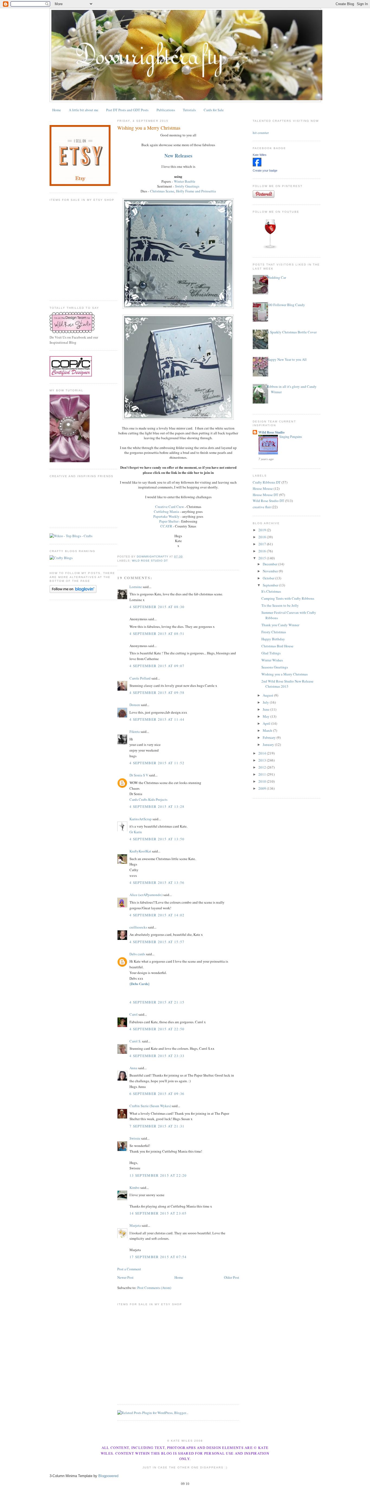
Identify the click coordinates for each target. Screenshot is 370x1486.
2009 (262, 788)
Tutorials (189, 109)
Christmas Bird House (277, 646)
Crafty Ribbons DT (267, 482)
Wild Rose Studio (271, 432)
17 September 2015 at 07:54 (158, 1256)
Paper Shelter (168, 521)
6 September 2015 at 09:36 (157, 1093)
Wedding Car (276, 277)
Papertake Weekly (166, 516)
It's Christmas (271, 591)
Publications (166, 109)
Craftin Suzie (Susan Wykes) (150, 1105)
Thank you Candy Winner (280, 624)
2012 (262, 767)
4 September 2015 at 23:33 (157, 1055)
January (269, 744)
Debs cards (137, 954)
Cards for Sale (214, 109)
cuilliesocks (138, 927)
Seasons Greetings (274, 667)
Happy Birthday (273, 639)
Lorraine (135, 586)
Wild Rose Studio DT (150, 560)
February (270, 737)
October (269, 578)
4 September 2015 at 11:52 (157, 762)
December (270, 564)
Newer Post (125, 1277)
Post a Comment (129, 1269)
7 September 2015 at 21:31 (157, 1126)
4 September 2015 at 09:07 (157, 665)
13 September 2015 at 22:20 (158, 1175)
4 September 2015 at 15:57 (157, 941)
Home (56, 109)
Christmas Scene (162, 191)
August (268, 695)
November (271, 571)
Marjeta (135, 1225)
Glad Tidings (271, 653)
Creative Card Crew (169, 506)
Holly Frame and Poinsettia (196, 191)
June (266, 709)
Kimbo (134, 1187)
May (266, 716)
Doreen (134, 704)
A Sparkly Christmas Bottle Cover (292, 332)
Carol (133, 1014)
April (267, 723)
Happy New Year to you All (287, 359)
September (271, 585)
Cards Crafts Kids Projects (148, 799)
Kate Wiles (260, 154)
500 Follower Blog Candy (286, 304)
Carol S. (135, 1041)
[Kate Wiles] (257, 165)
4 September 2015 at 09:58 (157, 692)
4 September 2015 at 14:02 (157, 915)
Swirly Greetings (187, 186)
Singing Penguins (290, 436)
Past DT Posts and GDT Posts (127, 109)
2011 (262, 774)
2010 (262, 781)
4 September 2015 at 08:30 (157, 606)
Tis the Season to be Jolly (280, 605)
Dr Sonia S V (138, 775)
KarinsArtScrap (140, 818)
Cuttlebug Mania (166, 511)
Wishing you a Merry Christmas (284, 674)
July (266, 702)
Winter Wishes (272, 660)
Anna (133, 1067)
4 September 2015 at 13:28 (157, 806)
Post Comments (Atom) (154, 1287)
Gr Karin (135, 831)
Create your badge (265, 170)
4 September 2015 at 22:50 (157, 1028)
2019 (262, 529)
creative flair (262, 506)
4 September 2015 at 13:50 (157, 839)
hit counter (261, 132)
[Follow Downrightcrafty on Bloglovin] (73, 591)
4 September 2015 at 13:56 (157, 882)
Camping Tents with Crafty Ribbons (287, 598)
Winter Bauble (184, 181)
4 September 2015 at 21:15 (157, 1002)
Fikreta (134, 731)
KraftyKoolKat (140, 851)
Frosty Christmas (273, 631)
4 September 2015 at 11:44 (157, 719)
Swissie (134, 1138)
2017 (262, 544)
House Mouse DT (265, 494)
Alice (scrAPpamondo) (146, 894)
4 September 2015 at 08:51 (157, 633)
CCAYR (166, 526)
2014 (262, 753)
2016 (262, 551)
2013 (262, 760)
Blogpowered (108, 1476)
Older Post (231, 1277)
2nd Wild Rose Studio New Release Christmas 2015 (287, 684)
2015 (262, 558)
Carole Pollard (140, 678)
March (268, 730)
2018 (262, 536)
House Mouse (263, 488)
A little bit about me (83, 109)
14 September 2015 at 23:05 (158, 1213)
